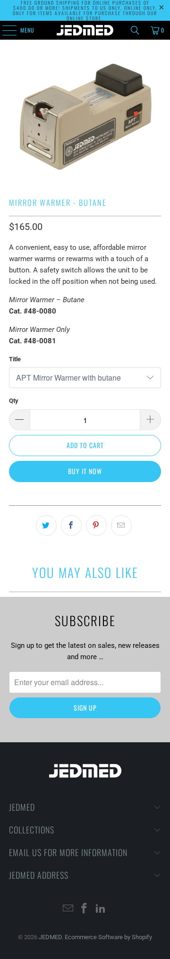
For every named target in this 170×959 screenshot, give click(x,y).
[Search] (135, 30)
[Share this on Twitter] (46, 525)
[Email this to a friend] (121, 525)
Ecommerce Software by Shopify (108, 937)
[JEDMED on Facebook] (84, 909)
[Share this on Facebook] (71, 525)
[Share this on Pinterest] (96, 525)
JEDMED (50, 937)
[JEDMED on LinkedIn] (101, 909)
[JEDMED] (85, 30)
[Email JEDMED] (68, 909)
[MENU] (4, 30)
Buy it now (85, 471)
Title (15, 359)
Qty (13, 400)
